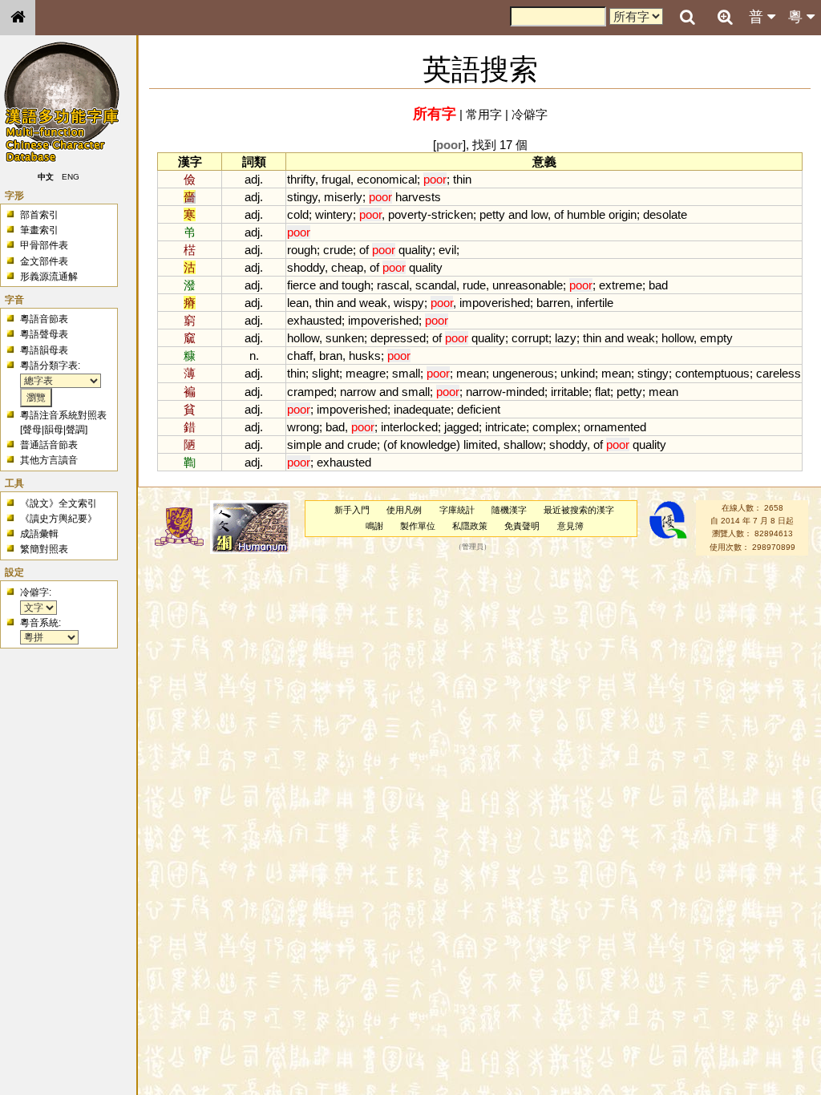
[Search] (687, 17)
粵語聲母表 (44, 334)
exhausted (314, 320)
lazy (565, 338)
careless (778, 373)
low (539, 214)
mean (471, 373)
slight (325, 373)
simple (304, 444)
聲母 (32, 429)
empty (716, 338)
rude (474, 285)
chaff (300, 355)
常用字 (484, 114)
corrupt (530, 338)
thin (462, 179)
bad (658, 285)
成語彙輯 (39, 533)
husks (365, 355)
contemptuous (712, 373)
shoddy (306, 267)
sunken (345, 338)
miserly (343, 197)
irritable (569, 391)
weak (373, 302)
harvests (418, 197)
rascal (393, 285)
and (518, 214)
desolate (665, 214)
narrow (358, 391)
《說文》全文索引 (58, 503)
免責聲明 (522, 526)
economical (387, 179)
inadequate (422, 409)
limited (480, 444)
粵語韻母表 (44, 350)
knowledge (428, 444)
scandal (435, 285)
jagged (461, 427)
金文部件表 (44, 261)
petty (492, 214)
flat (602, 391)
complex (554, 427)
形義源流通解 (49, 276)
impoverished (494, 302)
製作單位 (417, 526)
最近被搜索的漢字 (579, 510)
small (406, 373)
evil (447, 250)
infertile (594, 302)
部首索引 (39, 214)
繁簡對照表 (44, 549)
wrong (303, 427)
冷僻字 (530, 114)
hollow (303, 338)
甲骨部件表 (44, 245)
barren (553, 302)
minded (525, 391)
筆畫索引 (39, 230)
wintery (334, 214)
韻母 (53, 429)
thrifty (301, 179)
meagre (366, 373)
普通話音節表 (49, 445)
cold (298, 214)
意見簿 (570, 526)
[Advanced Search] (724, 17)
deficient (478, 409)
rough (302, 250)
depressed (398, 338)
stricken (452, 214)
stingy (302, 197)
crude (338, 250)
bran (330, 355)
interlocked (409, 427)
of (559, 214)
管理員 (472, 547)
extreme (620, 285)
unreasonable (527, 285)
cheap (347, 267)
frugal (336, 179)
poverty (407, 214)
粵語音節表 (44, 319)
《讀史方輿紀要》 (58, 518)
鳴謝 (374, 526)
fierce (301, 285)
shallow (523, 444)
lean (298, 302)
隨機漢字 (509, 510)
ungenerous (523, 373)
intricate (505, 427)
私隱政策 (469, 526)
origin (623, 214)
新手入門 (352, 510)
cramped (310, 391)
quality (415, 250)
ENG (70, 176)
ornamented (615, 427)
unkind (577, 373)
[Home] (17, 17)
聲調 (75, 429)
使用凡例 (404, 510)
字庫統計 (457, 510)
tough (356, 285)
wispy (409, 302)
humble (586, 214)
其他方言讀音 (49, 460)
